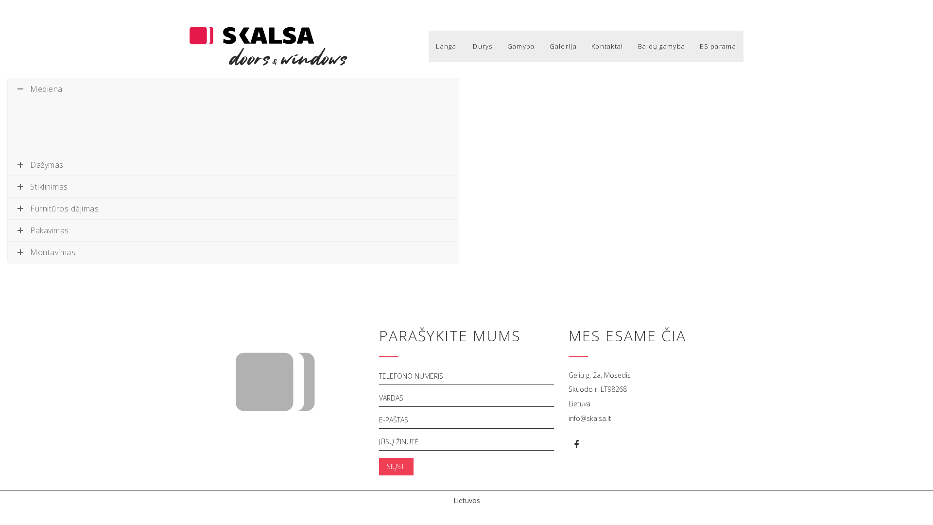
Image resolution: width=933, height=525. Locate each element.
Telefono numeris (411, 376)
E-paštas (393, 419)
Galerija (563, 46)
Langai (447, 46)
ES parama (718, 46)
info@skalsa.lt (590, 418)
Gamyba (521, 46)
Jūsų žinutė (398, 441)
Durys (483, 46)
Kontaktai (607, 46)
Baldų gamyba (662, 46)
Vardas (391, 397)
